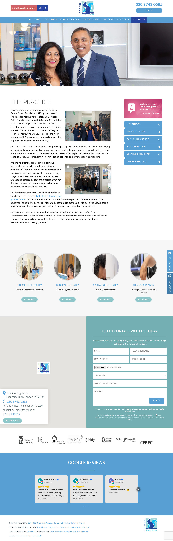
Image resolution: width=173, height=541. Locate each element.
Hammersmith (31, 532)
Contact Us (123, 20)
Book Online (139, 20)
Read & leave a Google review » (48, 527)
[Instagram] (40, 8)
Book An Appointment (138, 139)
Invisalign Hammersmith (32, 536)
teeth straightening (51, 196)
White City (68, 532)
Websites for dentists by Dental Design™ (75, 527)
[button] (35, 489)
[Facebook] (45, 8)
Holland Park (59, 532)
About (38, 20)
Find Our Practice (136, 147)
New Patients (133, 124)
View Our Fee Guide (136, 162)
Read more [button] (42, 499)
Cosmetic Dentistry (70, 20)
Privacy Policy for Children (74, 523)
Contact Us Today (136, 132)
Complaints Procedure (45, 523)
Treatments (51, 20)
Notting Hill (85, 532)
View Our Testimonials (138, 154)
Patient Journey (92, 20)
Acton (51, 532)
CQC (34, 523)
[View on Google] (40, 480)
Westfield (76, 532)
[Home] (29, 20)
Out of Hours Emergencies (23, 8)
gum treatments (18, 199)
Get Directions (11, 420)
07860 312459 (11, 414)
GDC (29, 523)
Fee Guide (109, 20)
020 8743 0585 (149, 5)
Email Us (149, 10)
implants (37, 196)
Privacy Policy (59, 523)
